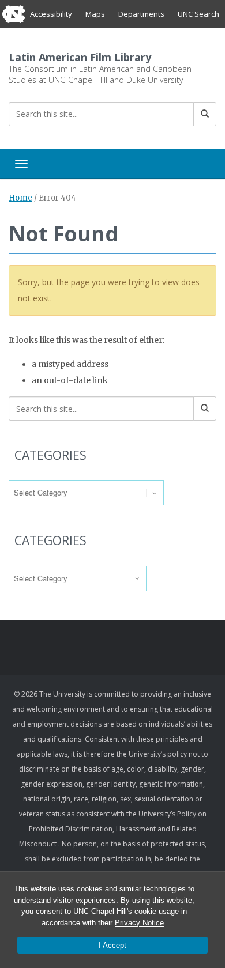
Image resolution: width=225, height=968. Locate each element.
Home (20, 198)
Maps (95, 14)
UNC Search (198, 14)
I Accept (112, 945)
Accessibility (51, 14)
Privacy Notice (139, 922)
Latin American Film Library (80, 57)
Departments (141, 14)
